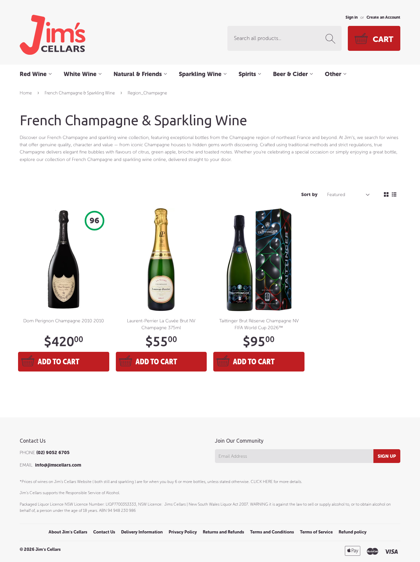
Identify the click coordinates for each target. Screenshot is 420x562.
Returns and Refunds (223, 532)
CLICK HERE (262, 481)
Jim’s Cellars (48, 549)
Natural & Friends (138, 74)
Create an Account (383, 17)
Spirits (248, 74)
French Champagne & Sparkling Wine (80, 92)
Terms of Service (316, 532)
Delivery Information (142, 532)
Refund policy (353, 532)
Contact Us (104, 532)
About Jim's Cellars (68, 532)
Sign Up (387, 456)
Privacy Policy (183, 532)
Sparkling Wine (201, 74)
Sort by (309, 194)
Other (334, 74)
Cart (383, 39)
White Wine (81, 74)
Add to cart (58, 361)
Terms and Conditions (272, 532)
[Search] (332, 39)
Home (26, 92)
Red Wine (34, 74)
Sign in (352, 17)
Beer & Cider (291, 74)
